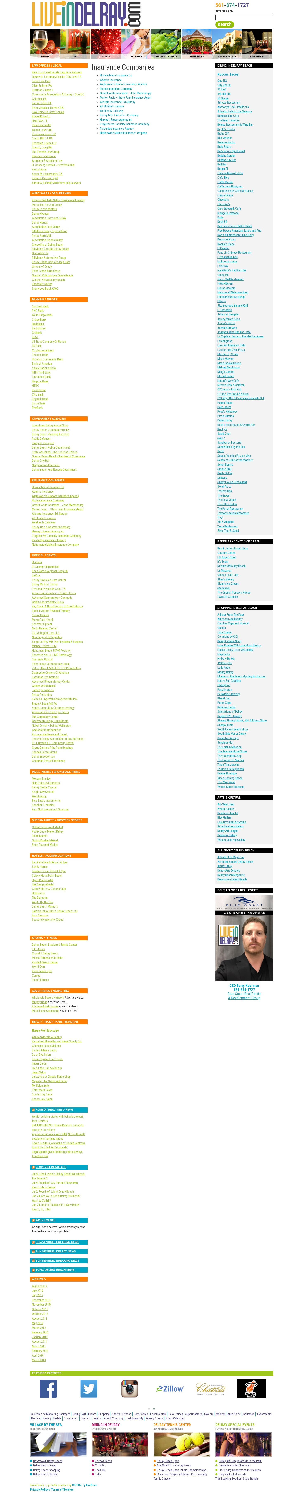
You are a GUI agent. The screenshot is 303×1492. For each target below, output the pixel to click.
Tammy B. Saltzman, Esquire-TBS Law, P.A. (57, 77)
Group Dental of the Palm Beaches (52, 748)
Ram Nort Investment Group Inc (50, 809)
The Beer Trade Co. (228, 120)
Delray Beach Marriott (45, 906)
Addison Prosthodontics (46, 730)
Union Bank (38, 403)
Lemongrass (224, 341)
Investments (264, 1414)
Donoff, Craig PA (42, 147)
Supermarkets (193, 1414)
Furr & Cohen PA (41, 103)
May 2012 (37, 1323)
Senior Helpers (40, 615)
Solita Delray (224, 473)
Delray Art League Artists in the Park (240, 1461)
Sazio (220, 451)
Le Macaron (224, 570)
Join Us (97, 1418)
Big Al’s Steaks (226, 129)
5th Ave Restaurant (228, 102)
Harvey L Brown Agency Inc (116, 120)
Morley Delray (225, 672)
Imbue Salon (39, 1063)
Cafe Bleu (223, 177)
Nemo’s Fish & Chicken (231, 385)
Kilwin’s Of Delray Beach (231, 566)
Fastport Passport (43, 443)
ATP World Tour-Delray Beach (174, 1465)
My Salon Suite (41, 1085)
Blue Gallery (224, 817)
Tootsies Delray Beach (230, 769)
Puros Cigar (224, 703)
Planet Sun (223, 698)
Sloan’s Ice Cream (227, 584)
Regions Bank (40, 355)
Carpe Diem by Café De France (235, 191)
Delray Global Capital (44, 787)
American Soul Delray (230, 619)
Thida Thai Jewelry (228, 764)
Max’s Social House (229, 363)
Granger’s (223, 275)
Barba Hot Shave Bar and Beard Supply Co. (57, 1041)
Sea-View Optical (42, 659)
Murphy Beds (39, 1002)
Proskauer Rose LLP (44, 134)
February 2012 (40, 1332)
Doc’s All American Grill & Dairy (235, 235)
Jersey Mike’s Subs (228, 319)
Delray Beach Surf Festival (234, 1465)
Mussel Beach (225, 376)
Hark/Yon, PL (40, 121)
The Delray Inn (40, 897)
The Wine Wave (226, 782)
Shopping (104, 1414)
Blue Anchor (224, 138)
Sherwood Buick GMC (45, 288)
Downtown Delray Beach (232, 879)
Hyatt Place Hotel (42, 880)
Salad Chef (223, 434)
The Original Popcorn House (233, 592)
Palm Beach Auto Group (46, 271)
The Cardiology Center (45, 717)
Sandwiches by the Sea (231, 447)
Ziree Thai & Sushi (228, 531)
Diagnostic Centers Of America (50, 673)
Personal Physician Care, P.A (49, 589)
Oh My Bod (223, 685)
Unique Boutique (227, 773)
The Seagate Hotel (43, 884)
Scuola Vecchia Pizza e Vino (234, 456)
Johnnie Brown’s (227, 328)
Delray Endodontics (43, 756)
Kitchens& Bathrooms (45, 1006)
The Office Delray (227, 504)
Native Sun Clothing (229, 681)
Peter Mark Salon (42, 1090)
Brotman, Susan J (42, 90)
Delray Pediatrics (42, 695)
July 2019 (37, 1291)
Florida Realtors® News (55, 1109)
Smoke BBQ (224, 469)
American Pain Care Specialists (50, 712)
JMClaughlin (224, 663)
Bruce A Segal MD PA (44, 703)
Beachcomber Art (227, 813)
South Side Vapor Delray (231, 733)
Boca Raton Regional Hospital (50, 571)
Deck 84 (222, 222)
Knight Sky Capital (43, 792)
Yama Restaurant (227, 526)
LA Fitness (38, 949)
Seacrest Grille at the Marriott (235, 460)
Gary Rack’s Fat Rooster (231, 270)
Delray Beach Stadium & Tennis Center (54, 944)
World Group (39, 796)
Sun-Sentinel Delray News (56, 1251)
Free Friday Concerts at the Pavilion (240, 1470)
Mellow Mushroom (228, 367)
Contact (85, 1418)
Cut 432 (222, 80)
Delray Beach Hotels (45, 1474)
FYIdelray (222, 266)
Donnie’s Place (226, 244)
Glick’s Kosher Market (45, 840)
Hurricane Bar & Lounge (231, 297)
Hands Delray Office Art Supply (235, 650)
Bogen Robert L (41, 116)
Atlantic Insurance (111, 80)
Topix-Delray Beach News (55, 1269)
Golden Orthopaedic (44, 686)
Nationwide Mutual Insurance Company (123, 133)
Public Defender (41, 438)
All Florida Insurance (112, 106)
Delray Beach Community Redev (50, 430)
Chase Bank (39, 319)
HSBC (35, 386)
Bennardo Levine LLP (44, 143)
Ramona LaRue (226, 707)
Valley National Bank (44, 368)
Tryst (220, 517)
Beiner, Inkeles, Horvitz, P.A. (48, 108)
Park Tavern (224, 407)
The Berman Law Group (46, 152)
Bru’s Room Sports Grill (231, 151)
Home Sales (141, 1414)
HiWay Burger (225, 283)
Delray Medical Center (45, 584)
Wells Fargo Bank (42, 315)
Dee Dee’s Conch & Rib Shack (234, 226)
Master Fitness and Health (47, 958)
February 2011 (40, 1351)
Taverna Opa (224, 491)
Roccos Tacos (228, 74)
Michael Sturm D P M (44, 646)
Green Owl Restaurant (230, 279)
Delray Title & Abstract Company (119, 115)
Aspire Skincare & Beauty (47, 1037)
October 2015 (40, 1309)
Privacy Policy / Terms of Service (52, 1489)
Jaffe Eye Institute (43, 690)
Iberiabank (38, 324)
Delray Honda (40, 222)
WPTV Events (45, 1220)
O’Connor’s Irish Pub (229, 389)
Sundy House (40, 867)
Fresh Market (40, 836)
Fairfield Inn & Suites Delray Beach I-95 (54, 911)
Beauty (47, 1418)
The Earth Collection (229, 747)
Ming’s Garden (225, 372)
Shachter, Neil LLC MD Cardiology (52, 655)
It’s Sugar (222, 561)
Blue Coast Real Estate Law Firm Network (57, 72)
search (224, 24)
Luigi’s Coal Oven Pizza (231, 350)
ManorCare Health (43, 620)
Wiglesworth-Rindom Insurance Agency (123, 84)
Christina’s (223, 204)
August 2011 (39, 1341)
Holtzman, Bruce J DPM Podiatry (51, 650)
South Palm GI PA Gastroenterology (53, 708)
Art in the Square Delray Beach (235, 862)
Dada (220, 217)
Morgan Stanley (41, 778)
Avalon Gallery (225, 809)
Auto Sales (234, 1414)
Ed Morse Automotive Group (49, 258)
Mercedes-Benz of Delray (47, 205)
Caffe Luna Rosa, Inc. (230, 186)
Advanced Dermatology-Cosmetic (52, 598)
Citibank (37, 333)
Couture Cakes (226, 553)
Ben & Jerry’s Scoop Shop (232, 548)
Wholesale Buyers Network (48, 997)
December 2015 (41, 1300)
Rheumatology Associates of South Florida (57, 739)
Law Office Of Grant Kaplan (48, 112)
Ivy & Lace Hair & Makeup (47, 1068)
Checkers (223, 199)
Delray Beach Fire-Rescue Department (54, 469)
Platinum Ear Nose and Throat (49, 734)
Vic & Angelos (225, 522)
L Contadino (224, 310)
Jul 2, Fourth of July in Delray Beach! (53, 1191)
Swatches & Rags (228, 738)
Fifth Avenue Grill (227, 257)
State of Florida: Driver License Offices (54, 452)
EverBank (37, 408)
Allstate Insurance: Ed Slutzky (117, 102)
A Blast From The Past (230, 614)
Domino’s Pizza (226, 239)
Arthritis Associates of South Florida (54, 593)
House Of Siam (226, 288)
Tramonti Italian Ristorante (233, 513)
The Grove (223, 495)
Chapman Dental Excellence (48, 761)
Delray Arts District (228, 870)
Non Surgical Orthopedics (47, 637)
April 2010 (38, 1355)
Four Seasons (40, 915)
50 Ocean (223, 98)
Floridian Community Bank (47, 359)
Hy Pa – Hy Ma (226, 659)
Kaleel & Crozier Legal (45, 178)
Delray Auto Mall (41, 236)
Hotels (57, 1418)
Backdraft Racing (42, 284)
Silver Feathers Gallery (230, 826)
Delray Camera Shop (229, 641)
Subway (222, 478)
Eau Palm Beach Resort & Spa (49, 862)
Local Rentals (158, 1414)
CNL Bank (38, 394)
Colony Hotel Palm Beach (47, 875)
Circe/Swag (224, 632)
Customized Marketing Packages (50, 1414)
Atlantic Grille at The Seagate (234, 111)
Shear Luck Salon (42, 1099)
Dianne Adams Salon (44, 1050)
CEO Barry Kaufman (244, 985)
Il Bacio (221, 301)
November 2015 (41, 1304)
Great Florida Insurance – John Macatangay (126, 93)
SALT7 (221, 438)
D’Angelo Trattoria (228, 213)
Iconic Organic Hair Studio (47, 1059)
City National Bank (43, 350)
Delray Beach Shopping (46, 1470)
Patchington (224, 689)
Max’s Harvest (225, 359)
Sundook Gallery (227, 835)
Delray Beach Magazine (231, 875)
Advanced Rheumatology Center (51, 681)
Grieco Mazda (40, 253)
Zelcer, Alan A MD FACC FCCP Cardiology (56, 668)
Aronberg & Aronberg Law (47, 161)
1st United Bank (41, 377)
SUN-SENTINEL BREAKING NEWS (57, 1242)
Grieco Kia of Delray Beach (47, 244)
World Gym (38, 967)
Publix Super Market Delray (47, 831)
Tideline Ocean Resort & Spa (49, 871)
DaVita (36, 575)
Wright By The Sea (42, 902)
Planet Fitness (40, 980)
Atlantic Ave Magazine (230, 857)
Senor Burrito (225, 464)
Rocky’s (222, 429)
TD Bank (37, 346)
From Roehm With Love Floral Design (239, 645)
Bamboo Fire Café (228, 116)
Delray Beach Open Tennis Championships (181, 1470)
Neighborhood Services (46, 465)
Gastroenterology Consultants (50, 721)
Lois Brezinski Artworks (231, 822)
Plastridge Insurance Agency (117, 128)
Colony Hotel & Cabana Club (49, 889)
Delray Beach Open (168, 1461)
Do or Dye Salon (41, 1054)
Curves (36, 975)
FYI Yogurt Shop (226, 557)
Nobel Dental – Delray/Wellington (51, 725)
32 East (221, 89)
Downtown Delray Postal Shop (50, 425)
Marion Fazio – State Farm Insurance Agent (126, 98)
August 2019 (39, 1286)
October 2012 (40, 1314)
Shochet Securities (43, 805)
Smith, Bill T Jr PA (42, 138)
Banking (36, 1418)
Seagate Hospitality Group (47, 920)
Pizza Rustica (225, 416)
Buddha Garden (226, 155)
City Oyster (224, 85)
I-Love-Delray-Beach (51, 1167)
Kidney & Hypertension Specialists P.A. (55, 699)
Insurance (248, 1414)
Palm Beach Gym (42, 971)
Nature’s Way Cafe (228, 381)
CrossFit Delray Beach (45, 953)
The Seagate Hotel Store (232, 751)
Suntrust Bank (40, 306)
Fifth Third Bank (41, 372)
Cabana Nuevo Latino (230, 173)
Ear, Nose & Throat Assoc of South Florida (57, 606)
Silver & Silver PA (42, 85)
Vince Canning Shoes (230, 778)
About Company (113, 1418)
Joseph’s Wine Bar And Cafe (234, 332)
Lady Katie (223, 667)
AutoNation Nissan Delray (47, 240)
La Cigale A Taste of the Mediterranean (240, 336)
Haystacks (223, 654)
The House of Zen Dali (230, 760)
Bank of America (42, 363)
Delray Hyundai (40, 213)
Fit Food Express (227, 261)
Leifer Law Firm (41, 81)
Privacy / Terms (155, 1418)
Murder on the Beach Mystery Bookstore (241, 676)
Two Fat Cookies (227, 597)
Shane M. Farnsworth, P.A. (47, 174)
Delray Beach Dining (44, 1465)
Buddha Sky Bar (226, 160)
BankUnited (39, 328)
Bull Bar (221, 164)
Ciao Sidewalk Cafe (229, 208)
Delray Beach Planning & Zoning (50, 434)
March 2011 (39, 1346)
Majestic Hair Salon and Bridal (49, 1081)
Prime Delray (224, 420)
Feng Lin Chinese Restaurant (234, 252)
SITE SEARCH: (224, 11)
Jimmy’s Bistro (226, 323)
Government (71, 1418)
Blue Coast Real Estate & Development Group (244, 996)
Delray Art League (227, 831)
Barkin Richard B (41, 125)
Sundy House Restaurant (232, 482)
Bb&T (35, 337)
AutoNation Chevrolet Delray (49, 218)
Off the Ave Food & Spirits (233, 394)
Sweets (209, 1414)
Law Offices (176, 1414)
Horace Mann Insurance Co (116, 75)
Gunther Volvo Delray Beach (48, 280)
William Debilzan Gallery (231, 840)
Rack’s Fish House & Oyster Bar (236, 425)
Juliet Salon (39, 1072)
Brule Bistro (224, 147)
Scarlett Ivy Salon (42, 1094)
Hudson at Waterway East (232, 292)
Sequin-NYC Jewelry (229, 716)
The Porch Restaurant (230, 509)
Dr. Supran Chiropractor (45, 567)
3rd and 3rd (223, 94)
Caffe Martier (225, 182)
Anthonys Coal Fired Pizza (233, 107)
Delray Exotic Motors (44, 209)
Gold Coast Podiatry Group (48, 602)
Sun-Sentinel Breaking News (57, 1260)
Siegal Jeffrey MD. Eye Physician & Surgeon (57, 642)
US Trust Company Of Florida (49, 341)
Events (92, 1414)
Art (84, 1414)
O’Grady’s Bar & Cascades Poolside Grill (240, 398)
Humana (37, 562)
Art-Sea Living (225, 804)
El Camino (223, 248)
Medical (220, 1414)
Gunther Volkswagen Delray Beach (52, 275)
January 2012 (40, 1337)
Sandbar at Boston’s (229, 442)
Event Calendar (175, 1418)
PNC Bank (38, 311)
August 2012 (39, 1318)
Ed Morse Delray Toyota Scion (49, 231)
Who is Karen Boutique (230, 787)
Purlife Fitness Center (45, 962)
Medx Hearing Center (44, 628)
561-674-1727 (244, 989)
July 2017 (37, 1295)
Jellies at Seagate (228, 314)
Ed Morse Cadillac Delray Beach (50, 249)
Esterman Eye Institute (45, 677)
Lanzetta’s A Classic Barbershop (51, 1077)
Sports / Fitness (121, 1414)
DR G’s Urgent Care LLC (46, 633)
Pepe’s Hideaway (227, 411)
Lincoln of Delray (42, 266)
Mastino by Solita (227, 354)
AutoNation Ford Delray (46, 227)
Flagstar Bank (40, 381)
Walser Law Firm (42, 130)
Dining (76, 1414)
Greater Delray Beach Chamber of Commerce (58, 456)
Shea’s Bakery (225, 579)
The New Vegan (226, 500)
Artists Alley (224, 866)
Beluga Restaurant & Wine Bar (235, 124)
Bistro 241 (223, 133)
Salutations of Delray (229, 711)
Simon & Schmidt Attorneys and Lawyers (56, 183)
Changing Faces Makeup (46, 1046)
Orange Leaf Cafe (227, 575)
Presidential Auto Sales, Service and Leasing (58, 200)
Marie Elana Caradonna (45, 1011)
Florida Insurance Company (116, 89)
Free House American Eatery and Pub (239, 230)
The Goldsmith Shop (229, 756)
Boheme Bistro (226, 142)
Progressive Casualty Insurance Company (124, 124)
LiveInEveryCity (134, 1418)
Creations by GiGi (227, 636)
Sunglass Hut (225, 742)
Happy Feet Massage (45, 1030)
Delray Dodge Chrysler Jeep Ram (51, 262)
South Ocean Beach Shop (232, 729)
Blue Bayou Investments (46, 800)
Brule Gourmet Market (45, 845)
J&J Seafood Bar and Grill (232, 305)
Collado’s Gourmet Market (47, 827)
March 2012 (39, 1328)
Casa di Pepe (225, 195)
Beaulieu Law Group (44, 156)
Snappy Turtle (225, 725)
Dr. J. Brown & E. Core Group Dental (53, 743)
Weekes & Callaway (111, 111)
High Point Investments (46, 783)
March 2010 (39, 1360)
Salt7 (98, 1474)
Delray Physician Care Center (49, 580)
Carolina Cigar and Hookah (233, 623)
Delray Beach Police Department (51, 447)
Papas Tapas (225, 403)
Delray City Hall (41, 461)
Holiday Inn (38, 893)
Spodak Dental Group (44, 752)
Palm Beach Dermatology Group (51, 664)
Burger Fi (222, 169)
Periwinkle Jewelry (228, 694)
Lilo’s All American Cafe (231, 345)
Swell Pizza (224, 486)
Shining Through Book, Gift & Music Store (242, 720)
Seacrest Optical (42, 624)
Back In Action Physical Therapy (51, 611)
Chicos (221, 628)
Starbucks (223, 588)
